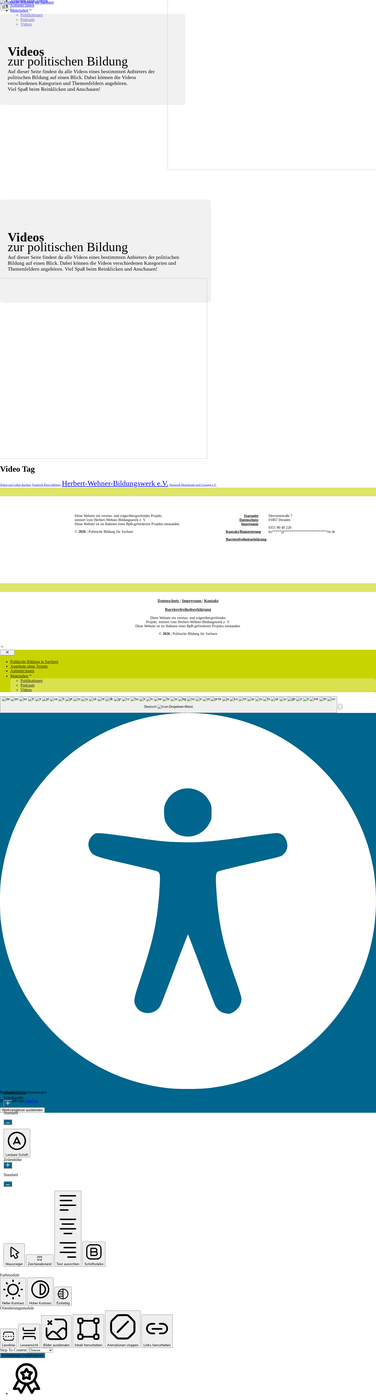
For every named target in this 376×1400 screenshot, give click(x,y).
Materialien (19, 10)
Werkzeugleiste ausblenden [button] (22, 1110)
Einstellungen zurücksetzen (22, 1355)
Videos (26, 690)
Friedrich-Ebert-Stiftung (46, 484)
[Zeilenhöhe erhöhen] (8, 1165)
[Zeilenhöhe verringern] (8, 1184)
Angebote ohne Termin (29, 666)
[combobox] (168, 704)
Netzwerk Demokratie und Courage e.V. (193, 484)
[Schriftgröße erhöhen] (8, 1103)
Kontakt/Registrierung (243, 532)
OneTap (31, 1101)
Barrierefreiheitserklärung (246, 539)
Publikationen (31, 680)
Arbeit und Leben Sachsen (15, 484)
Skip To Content (14, 1350)
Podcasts (27, 685)
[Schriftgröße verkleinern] (8, 1122)
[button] (2, 647)
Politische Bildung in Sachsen (34, 661)
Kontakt (211, 601)
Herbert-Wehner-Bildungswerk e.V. (115, 483)
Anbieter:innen (22, 5)
